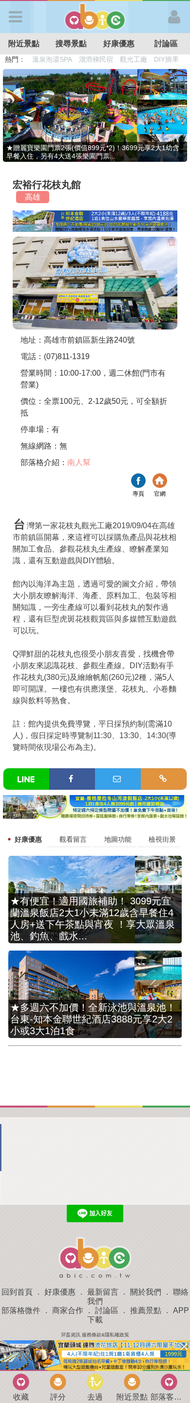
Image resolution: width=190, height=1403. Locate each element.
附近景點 (23, 43)
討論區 (106, 1310)
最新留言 (102, 1292)
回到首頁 (17, 1292)
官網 (159, 481)
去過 (95, 1397)
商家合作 (67, 1310)
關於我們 (145, 1292)
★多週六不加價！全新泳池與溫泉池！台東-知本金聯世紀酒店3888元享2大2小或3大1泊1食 (93, 1019)
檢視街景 (162, 839)
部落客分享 (169, 1397)
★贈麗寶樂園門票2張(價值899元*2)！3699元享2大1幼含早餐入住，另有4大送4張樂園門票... (92, 152)
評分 (58, 1397)
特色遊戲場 (97, 59)
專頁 (138, 481)
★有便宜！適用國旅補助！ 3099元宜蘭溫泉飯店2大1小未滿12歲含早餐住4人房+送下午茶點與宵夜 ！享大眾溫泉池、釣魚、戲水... (92, 918)
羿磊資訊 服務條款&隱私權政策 (95, 1334)
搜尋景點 (71, 43)
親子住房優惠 (139, 59)
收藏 (21, 1397)
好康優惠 (118, 43)
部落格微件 (20, 1310)
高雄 (32, 197)
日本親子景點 (52, 59)
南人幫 (79, 462)
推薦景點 (145, 1310)
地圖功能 (118, 839)
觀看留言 (73, 839)
